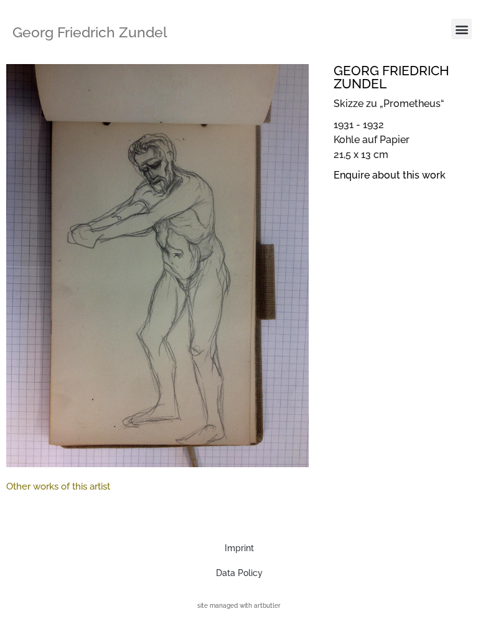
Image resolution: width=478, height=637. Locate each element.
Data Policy (239, 573)
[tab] (58, 487)
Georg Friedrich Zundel (89, 32)
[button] (461, 29)
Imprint (239, 548)
